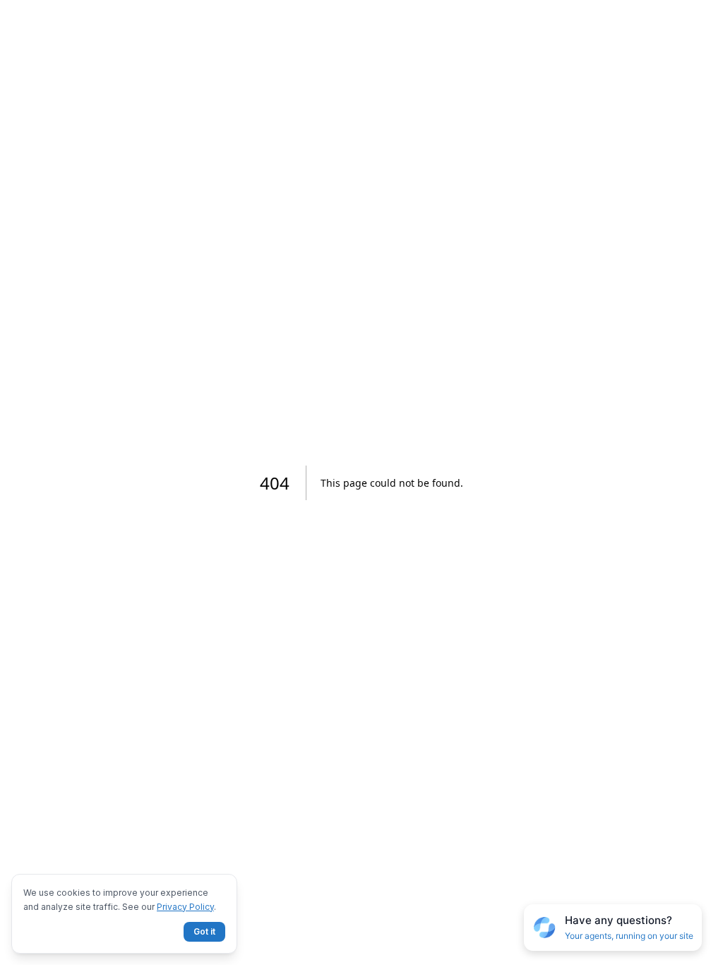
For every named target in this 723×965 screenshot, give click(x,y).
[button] (613, 928)
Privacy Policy (185, 906)
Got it (204, 931)
